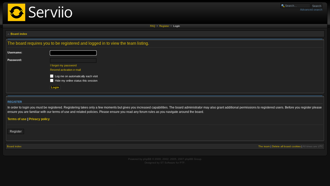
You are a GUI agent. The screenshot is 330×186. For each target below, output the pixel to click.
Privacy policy (39, 119)
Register (164, 26)
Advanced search (311, 9)
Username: (14, 52)
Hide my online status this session (75, 80)
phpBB (147, 159)
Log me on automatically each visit (76, 76)
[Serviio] (41, 21)
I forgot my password (63, 65)
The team (264, 146)
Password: (14, 59)
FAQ (152, 26)
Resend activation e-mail (65, 69)
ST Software (167, 162)
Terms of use (17, 119)
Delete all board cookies (286, 146)
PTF (182, 162)
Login (176, 26)
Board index (19, 33)
